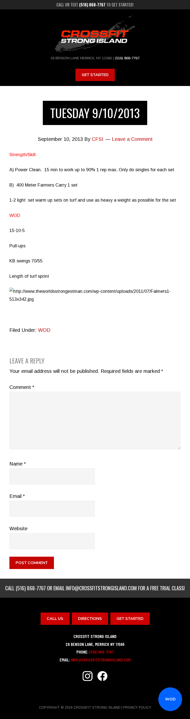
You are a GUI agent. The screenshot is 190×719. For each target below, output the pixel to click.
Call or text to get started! (95, 5)
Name (17, 463)
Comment (21, 387)
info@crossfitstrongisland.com (101, 588)
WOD (170, 699)
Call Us (55, 618)
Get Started (95, 75)
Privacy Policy (137, 707)
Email (17, 496)
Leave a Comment (132, 139)
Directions (90, 618)
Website (18, 528)
